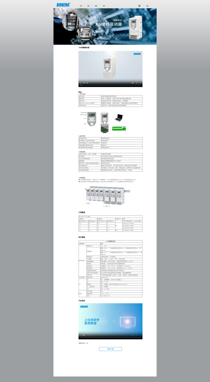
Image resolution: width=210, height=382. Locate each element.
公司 (104, 5)
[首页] (147, 6)
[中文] (140, 6)
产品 (81, 5)
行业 (88, 5)
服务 (96, 5)
